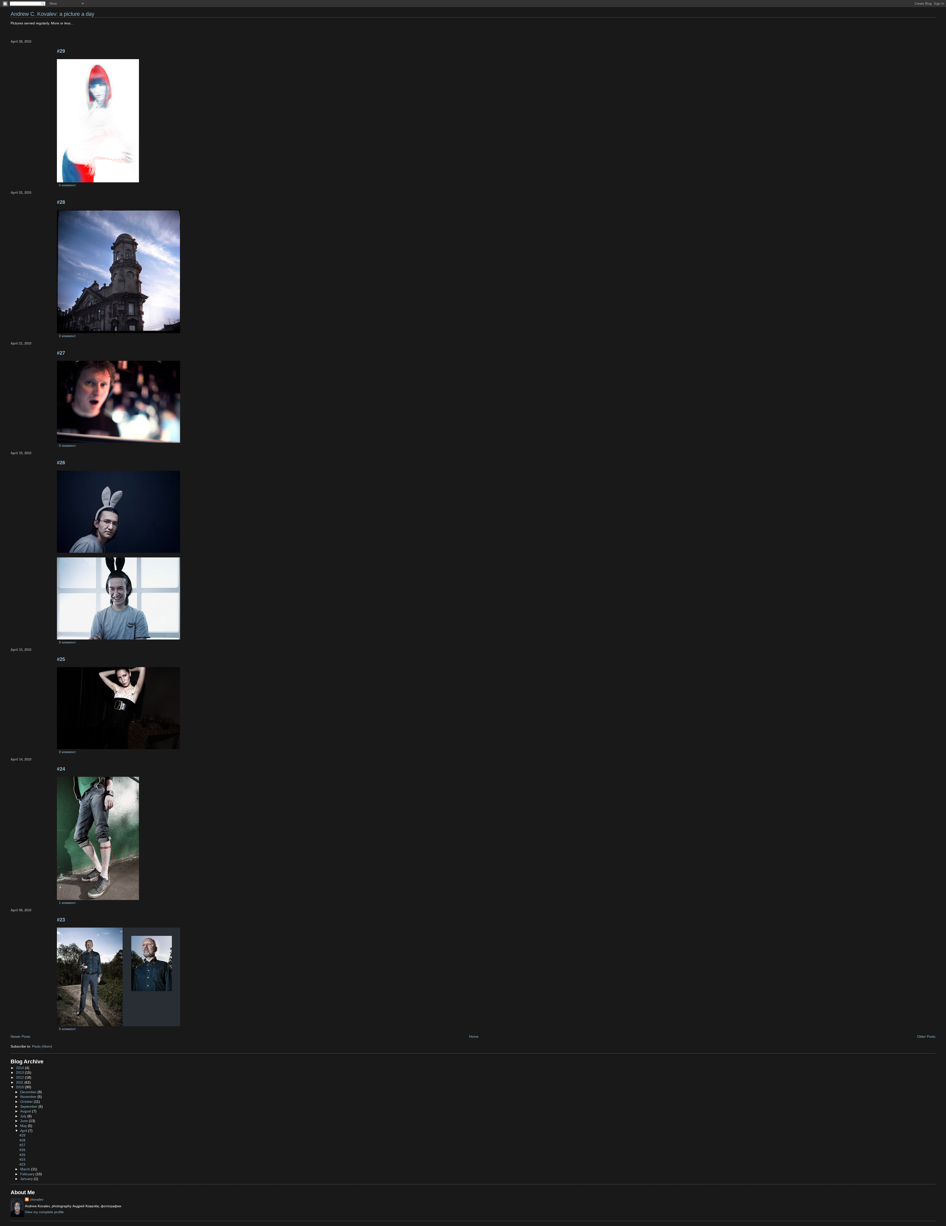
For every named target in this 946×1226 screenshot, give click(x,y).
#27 (61, 353)
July (23, 1116)
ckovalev (36, 1199)
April (24, 1131)
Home (473, 1036)
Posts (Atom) (42, 1046)
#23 (61, 919)
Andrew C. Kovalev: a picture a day (52, 14)
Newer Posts (20, 1036)
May (24, 1126)
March (25, 1169)
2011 (20, 1082)
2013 (20, 1072)
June (24, 1121)
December (28, 1092)
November (28, 1097)
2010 (20, 1087)
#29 (61, 51)
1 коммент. (67, 903)
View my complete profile (44, 1212)
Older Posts (926, 1036)
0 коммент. (67, 185)
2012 (20, 1077)
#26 (61, 462)
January (27, 1179)
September (29, 1106)
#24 (61, 769)
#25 (61, 659)
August (26, 1111)
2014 (20, 1068)
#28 (61, 202)
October (27, 1102)
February (27, 1174)
